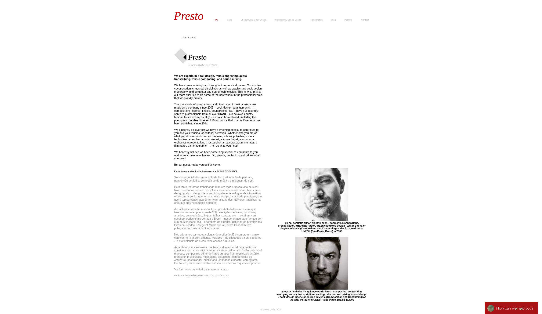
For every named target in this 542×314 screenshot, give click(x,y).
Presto (189, 15)
